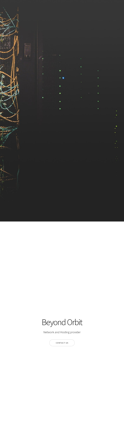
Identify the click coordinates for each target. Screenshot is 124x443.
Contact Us (62, 343)
